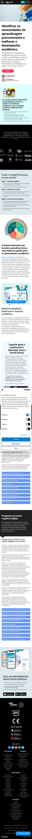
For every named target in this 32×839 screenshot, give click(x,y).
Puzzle (23, 787)
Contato (19, 830)
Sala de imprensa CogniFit (9, 828)
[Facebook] (9, 747)
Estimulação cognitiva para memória (10, 631)
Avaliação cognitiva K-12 (16, 301)
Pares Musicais (23, 780)
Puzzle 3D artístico (23, 783)
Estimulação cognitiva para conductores (11, 628)
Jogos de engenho (23, 793)
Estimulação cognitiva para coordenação (11, 620)
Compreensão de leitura (16, 815)
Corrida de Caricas (8, 795)
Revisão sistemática (23, 765)
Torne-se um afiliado (24, 828)
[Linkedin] (22, 747)
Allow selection (16, 443)
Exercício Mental (15, 812)
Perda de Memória (8, 762)
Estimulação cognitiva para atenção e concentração (14, 617)
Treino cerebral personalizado (16, 810)
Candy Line (23, 786)
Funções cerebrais (8, 765)
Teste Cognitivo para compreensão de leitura (12, 473)
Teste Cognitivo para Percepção (9, 495)
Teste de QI (16, 819)
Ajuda (23, 830)
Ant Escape (8, 785)
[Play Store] (20, 694)
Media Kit (17, 828)
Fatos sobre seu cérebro (8, 755)
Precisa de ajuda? (24, 833)
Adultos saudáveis (23, 756)
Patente (15, 801)
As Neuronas (8, 758)
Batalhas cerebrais (16, 818)
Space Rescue (8, 792)
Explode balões (23, 792)
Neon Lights (8, 786)
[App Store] (8, 694)
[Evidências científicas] (16, 165)
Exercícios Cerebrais (16, 806)
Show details (23, 435)
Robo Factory (8, 783)
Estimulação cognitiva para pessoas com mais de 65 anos (15, 609)
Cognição (8, 761)
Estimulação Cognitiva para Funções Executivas (13, 639)
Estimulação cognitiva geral (8, 624)
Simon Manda (8, 788)
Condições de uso (7, 825)
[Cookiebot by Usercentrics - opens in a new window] (23, 390)
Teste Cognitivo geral (7, 484)
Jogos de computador (23, 755)
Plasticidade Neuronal (8, 759)
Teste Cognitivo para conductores (10, 487)
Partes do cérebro (8, 756)
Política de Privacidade (16, 825)
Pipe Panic (8, 779)
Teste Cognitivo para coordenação (10, 480)
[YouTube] (16, 747)
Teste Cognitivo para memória (9, 491)
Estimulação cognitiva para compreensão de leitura (14, 613)
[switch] (28, 419)
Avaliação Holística (23, 759)
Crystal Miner (8, 780)
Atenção (8, 769)
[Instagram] (19, 747)
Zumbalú (23, 790)
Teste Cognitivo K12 (7, 502)
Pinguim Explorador (23, 789)
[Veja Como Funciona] (9, 92)
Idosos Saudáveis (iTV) (23, 761)
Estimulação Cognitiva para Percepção (11, 635)
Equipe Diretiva (25, 825)
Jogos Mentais (23, 796)
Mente (8, 753)
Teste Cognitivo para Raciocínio (9, 498)
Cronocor (23, 781)
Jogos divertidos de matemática (16, 813)
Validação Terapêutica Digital (23, 753)
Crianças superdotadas (16, 816)
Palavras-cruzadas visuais (8, 789)
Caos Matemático (8, 794)
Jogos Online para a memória (23, 795)
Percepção (8, 768)
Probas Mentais (16, 807)
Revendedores (16, 803)
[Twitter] (12, 747)
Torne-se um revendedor (12, 830)
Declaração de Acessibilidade (11, 833)
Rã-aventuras (23, 784)
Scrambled (23, 776)
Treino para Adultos (23, 762)
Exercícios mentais (16, 809)
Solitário (8, 782)
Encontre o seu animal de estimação (23, 779)
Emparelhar (8, 791)
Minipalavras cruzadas (8, 776)
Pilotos (23, 758)
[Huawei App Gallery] (16, 738)
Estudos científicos (7, 257)
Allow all (16, 439)
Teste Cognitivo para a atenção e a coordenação (13, 476)
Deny (16, 448)
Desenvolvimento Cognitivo (16, 804)
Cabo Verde (5, 836)
